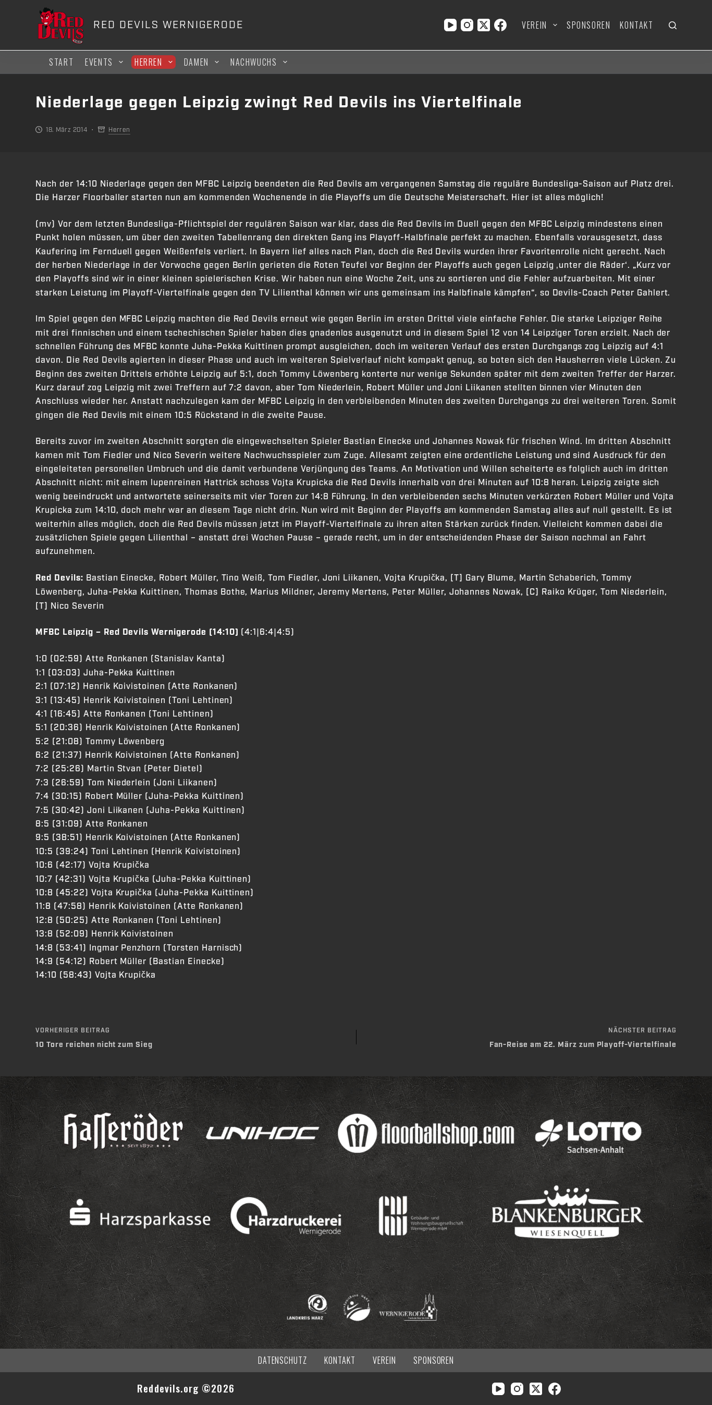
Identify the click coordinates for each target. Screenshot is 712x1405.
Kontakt (636, 25)
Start (61, 62)
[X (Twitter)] (483, 25)
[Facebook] (500, 25)
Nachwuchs (253, 62)
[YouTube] (450, 25)
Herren (148, 62)
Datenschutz (283, 1360)
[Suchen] (673, 25)
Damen (196, 62)
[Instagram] (467, 25)
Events (99, 62)
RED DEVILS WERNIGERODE (168, 25)
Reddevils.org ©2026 (186, 1388)
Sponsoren (588, 25)
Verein (534, 25)
